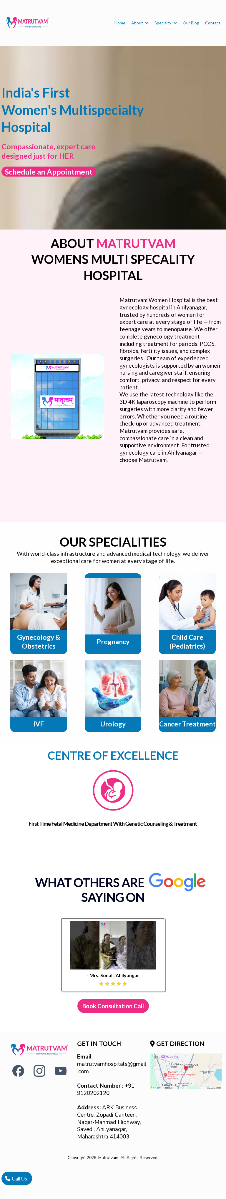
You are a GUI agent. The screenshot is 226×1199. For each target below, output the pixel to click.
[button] (146, 22)
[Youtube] (60, 1070)
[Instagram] (39, 1070)
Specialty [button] (163, 22)
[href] (186, 1071)
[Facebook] (18, 1070)
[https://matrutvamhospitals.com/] (27, 23)
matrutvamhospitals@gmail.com (112, 1067)
